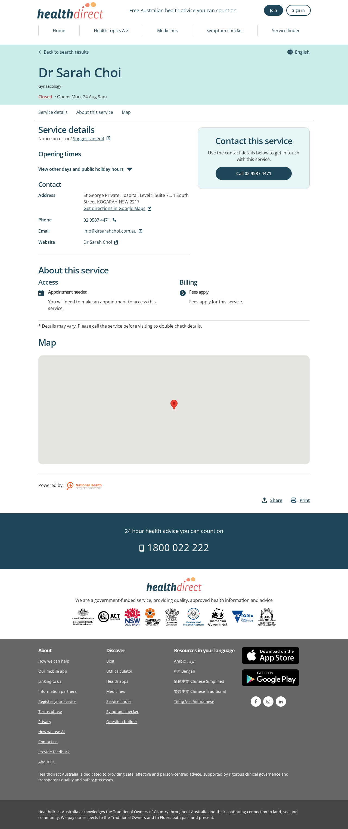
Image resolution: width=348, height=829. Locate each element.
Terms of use (50, 711)
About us (46, 761)
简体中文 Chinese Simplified (199, 681)
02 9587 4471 (96, 220)
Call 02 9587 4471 (253, 173)
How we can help (53, 661)
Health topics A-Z (111, 30)
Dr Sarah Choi (97, 242)
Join (273, 10)
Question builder (121, 721)
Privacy (44, 721)
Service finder (286, 30)
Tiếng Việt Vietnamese (194, 701)
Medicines (167, 30)
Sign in (298, 10)
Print (305, 500)
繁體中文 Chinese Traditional (200, 691)
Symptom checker (224, 30)
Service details (53, 112)
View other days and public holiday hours (81, 169)
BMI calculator (119, 671)
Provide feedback (54, 751)
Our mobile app (52, 671)
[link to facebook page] (256, 701)
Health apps (117, 681)
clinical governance (262, 774)
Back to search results (66, 52)
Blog (110, 661)
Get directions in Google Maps (114, 208)
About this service (94, 112)
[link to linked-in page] (281, 701)
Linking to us (49, 681)
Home (59, 30)
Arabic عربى (184, 661)
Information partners (57, 691)
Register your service (57, 701)
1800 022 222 (177, 547)
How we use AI (51, 731)
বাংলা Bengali (184, 671)
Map (126, 112)
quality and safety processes (87, 779)
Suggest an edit (88, 139)
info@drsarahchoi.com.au (109, 231)
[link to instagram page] (268, 701)
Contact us (48, 741)
